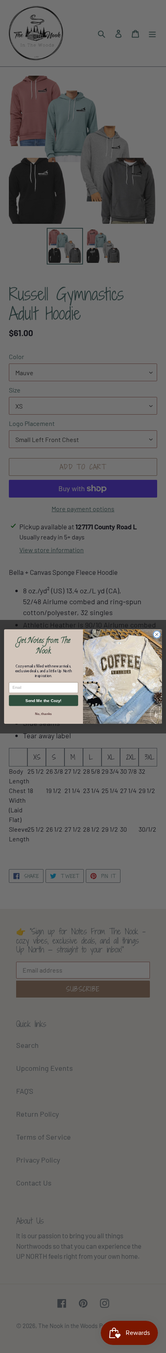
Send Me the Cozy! (43, 700)
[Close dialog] (156, 634)
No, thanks (43, 714)
